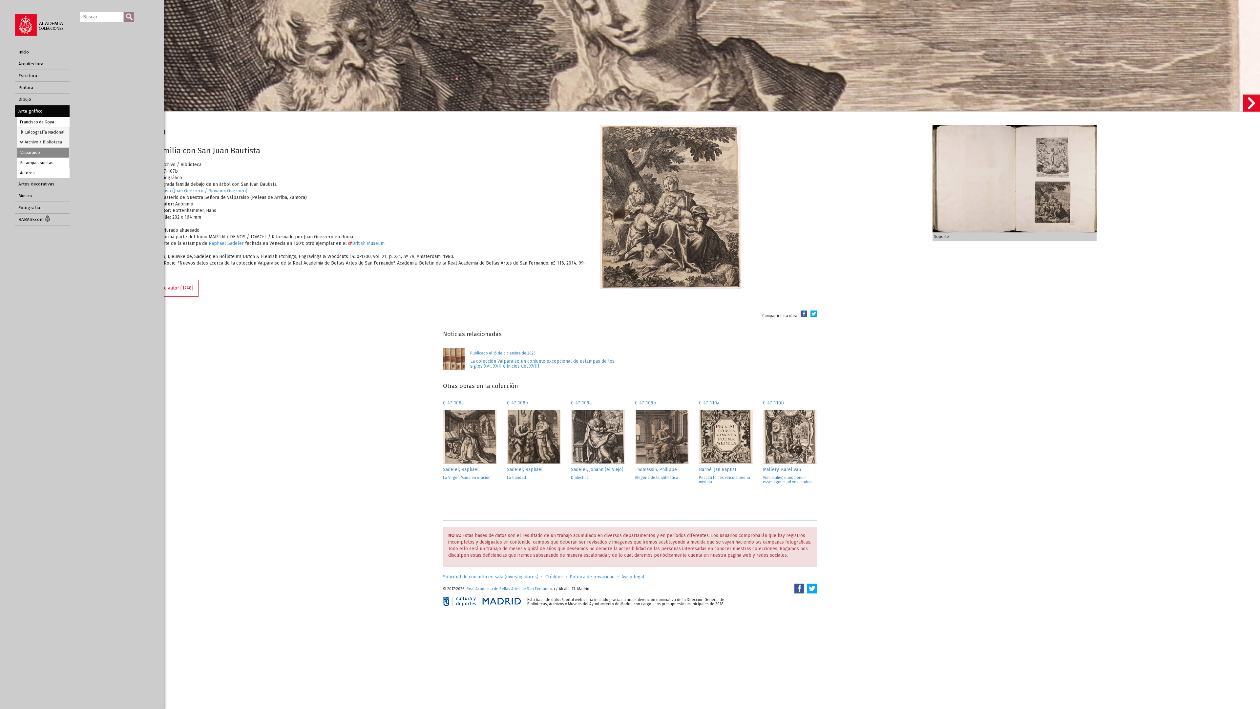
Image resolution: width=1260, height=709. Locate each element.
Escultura (27, 75)
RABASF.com (31, 219)
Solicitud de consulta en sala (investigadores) (490, 577)
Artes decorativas (36, 184)
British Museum (368, 243)
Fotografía (29, 207)
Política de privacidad (592, 577)
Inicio (23, 52)
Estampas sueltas (36, 162)
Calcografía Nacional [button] (44, 132)
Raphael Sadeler (226, 243)
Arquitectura (30, 64)
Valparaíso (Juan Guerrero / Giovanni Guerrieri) (198, 191)
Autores (27, 172)
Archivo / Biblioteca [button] (43, 142)
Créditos (554, 577)
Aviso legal (632, 577)
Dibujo (24, 99)
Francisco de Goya (37, 121)
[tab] (43, 132)
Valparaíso (30, 152)
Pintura (25, 87)
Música (25, 196)
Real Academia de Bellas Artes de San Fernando (509, 589)
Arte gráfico (30, 111)
